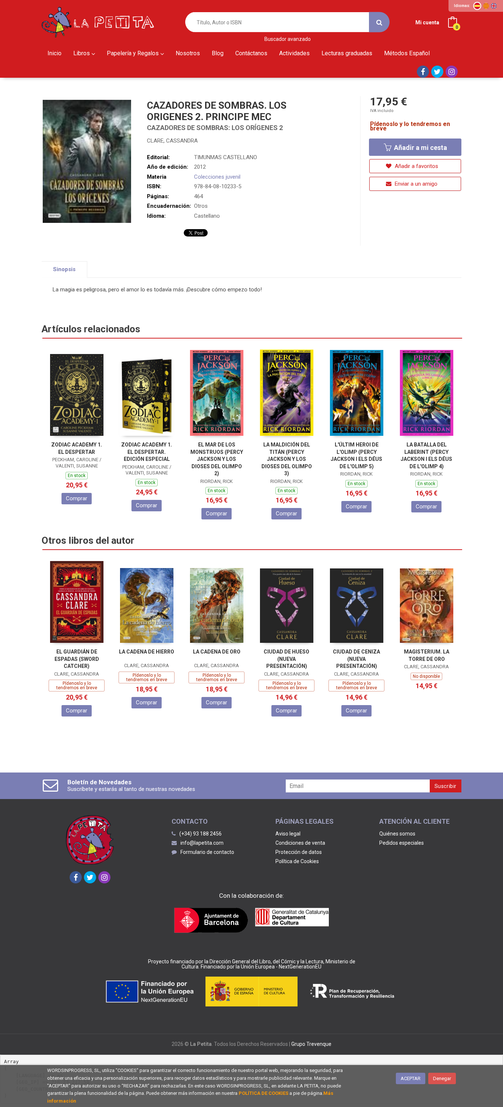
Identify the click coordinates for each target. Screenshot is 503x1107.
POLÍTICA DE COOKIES (263, 1093)
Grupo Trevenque (311, 1044)
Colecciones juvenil (217, 177)
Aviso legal (287, 834)
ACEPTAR (411, 1078)
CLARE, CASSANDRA (172, 140)
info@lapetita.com (202, 843)
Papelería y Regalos (133, 53)
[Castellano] (477, 6)
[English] (494, 6)
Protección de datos (298, 852)
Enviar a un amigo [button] (415, 184)
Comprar (76, 498)
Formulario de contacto (207, 852)
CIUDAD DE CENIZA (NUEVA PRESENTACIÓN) (356, 659)
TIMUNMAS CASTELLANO (225, 157)
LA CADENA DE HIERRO (146, 652)
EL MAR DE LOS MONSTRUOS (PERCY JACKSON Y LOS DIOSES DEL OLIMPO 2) (216, 459)
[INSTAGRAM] (452, 72)
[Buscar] (379, 22)
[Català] (486, 6)
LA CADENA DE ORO (216, 652)
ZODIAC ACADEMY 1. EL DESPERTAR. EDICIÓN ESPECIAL (146, 452)
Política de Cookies (297, 861)
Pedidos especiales (401, 843)
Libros (82, 53)
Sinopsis (64, 269)
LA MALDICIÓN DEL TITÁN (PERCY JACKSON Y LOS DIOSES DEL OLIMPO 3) (286, 459)
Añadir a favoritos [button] (415, 166)
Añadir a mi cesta (420, 147)
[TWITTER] (437, 72)
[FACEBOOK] (423, 72)
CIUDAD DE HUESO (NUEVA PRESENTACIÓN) (286, 659)
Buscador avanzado (287, 39)
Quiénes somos (397, 834)
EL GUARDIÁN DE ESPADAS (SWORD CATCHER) (76, 659)
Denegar (442, 1078)
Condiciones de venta (300, 843)
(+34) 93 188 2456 (200, 834)
